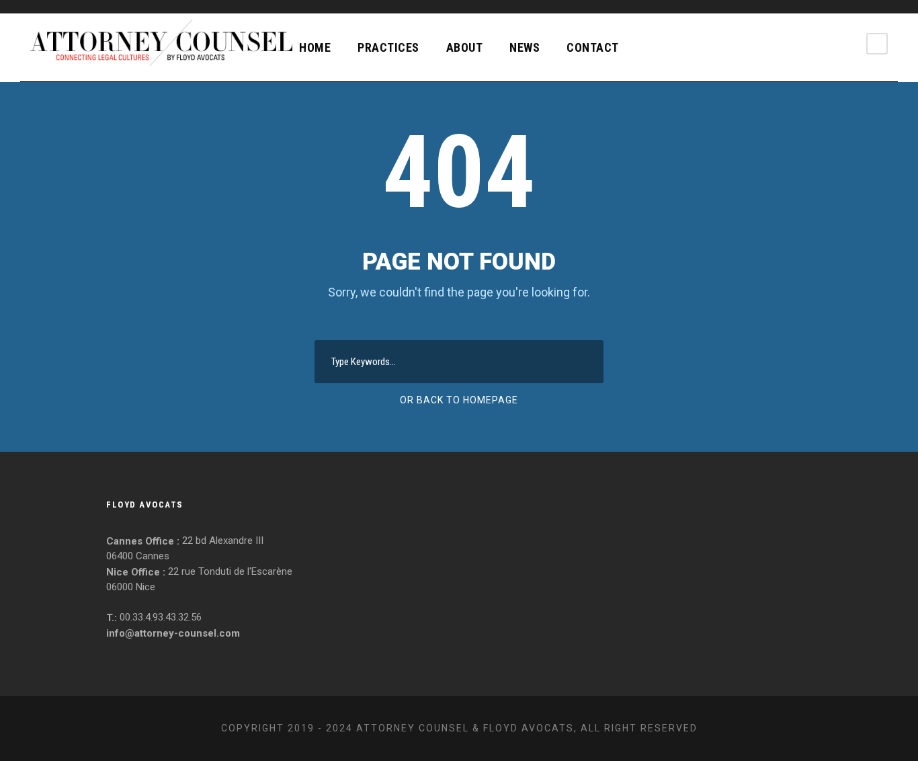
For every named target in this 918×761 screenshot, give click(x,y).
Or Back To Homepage (459, 400)
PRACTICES (388, 47)
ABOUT (464, 47)
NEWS (524, 47)
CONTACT (593, 47)
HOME (315, 47)
